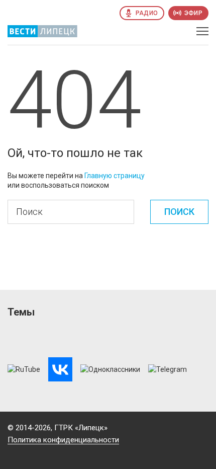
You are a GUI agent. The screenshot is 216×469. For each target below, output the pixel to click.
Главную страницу (114, 176)
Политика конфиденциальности (63, 439)
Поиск (179, 211)
